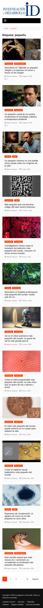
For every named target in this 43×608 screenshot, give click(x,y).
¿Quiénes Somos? (8, 602)
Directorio (21, 602)
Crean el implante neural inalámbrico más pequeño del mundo (18, 472)
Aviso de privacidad (33, 604)
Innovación (9, 200)
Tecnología (18, 110)
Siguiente (35, 579)
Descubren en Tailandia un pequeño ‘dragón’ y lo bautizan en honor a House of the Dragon (21, 70)
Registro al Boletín (17, 604)
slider (14, 156)
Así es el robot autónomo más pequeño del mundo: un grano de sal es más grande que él (20, 338)
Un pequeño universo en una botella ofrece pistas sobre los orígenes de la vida (21, 163)
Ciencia (8, 156)
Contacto (5, 604)
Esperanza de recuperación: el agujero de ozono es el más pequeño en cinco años (19, 516)
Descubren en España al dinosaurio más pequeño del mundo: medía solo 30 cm (21, 294)
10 (27, 579)
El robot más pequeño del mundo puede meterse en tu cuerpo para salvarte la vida (20, 428)
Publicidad (30, 602)
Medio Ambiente (20, 63)
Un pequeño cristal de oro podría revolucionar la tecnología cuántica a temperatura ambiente (21, 116)
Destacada (9, 63)
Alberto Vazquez (12, 76)
